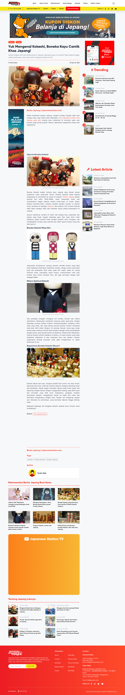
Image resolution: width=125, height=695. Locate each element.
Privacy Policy (72, 659)
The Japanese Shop (40, 414)
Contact (57, 659)
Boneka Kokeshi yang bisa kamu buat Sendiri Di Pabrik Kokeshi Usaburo (68, 504)
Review (61, 8)
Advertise (58, 663)
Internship (71, 655)
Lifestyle (77, 3)
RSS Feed (71, 670)
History (19, 42)
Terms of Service (73, 663)
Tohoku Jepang (68, 197)
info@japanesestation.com (95, 662)
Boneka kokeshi (40, 459)
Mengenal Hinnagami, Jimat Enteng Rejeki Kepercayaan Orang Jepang (42, 504)
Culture (85, 3)
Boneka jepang (52, 459)
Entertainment (55, 3)
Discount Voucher (73, 8)
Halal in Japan (95, 3)
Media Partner (59, 667)
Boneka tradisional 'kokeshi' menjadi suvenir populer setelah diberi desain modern (18, 527)
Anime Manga (67, 3)
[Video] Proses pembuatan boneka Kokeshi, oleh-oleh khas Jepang (68, 527)
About (56, 655)
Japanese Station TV (33, 8)
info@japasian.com (93, 680)
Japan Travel (43, 3)
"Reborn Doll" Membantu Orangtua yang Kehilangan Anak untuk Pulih (18, 504)
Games (45, 8)
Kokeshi (30, 459)
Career (57, 670)
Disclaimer (71, 667)
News (34, 3)
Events (54, 8)
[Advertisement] (53, 431)
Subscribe (31, 666)
